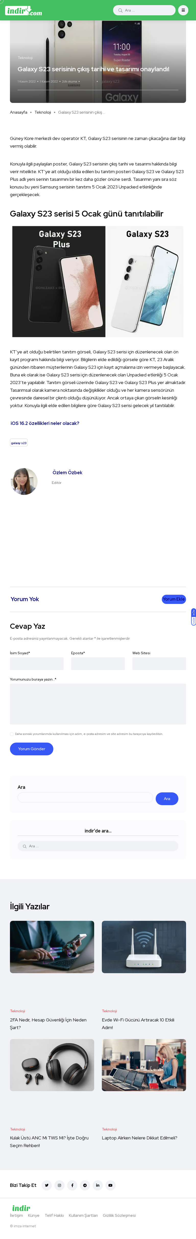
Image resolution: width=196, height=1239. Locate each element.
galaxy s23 (109, 81)
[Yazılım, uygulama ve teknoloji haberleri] (23, 10)
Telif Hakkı (54, 1215)
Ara (21, 787)
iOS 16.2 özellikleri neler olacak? (45, 423)
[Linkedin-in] (98, 1185)
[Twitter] (47, 1185)
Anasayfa (18, 112)
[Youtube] (110, 1185)
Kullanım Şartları (83, 1215)
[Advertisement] (99, 538)
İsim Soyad (20, 653)
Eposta (78, 653)
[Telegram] (85, 1185)
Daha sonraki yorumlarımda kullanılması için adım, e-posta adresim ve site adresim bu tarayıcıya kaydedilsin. (89, 734)
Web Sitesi (141, 653)
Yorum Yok (88, 81)
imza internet (25, 1226)
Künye (34, 1215)
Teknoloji (42, 112)
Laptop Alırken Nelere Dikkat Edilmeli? (140, 1138)
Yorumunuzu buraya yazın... (33, 679)
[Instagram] (59, 1185)
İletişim (16, 1215)
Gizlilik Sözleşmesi (119, 1215)
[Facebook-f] (72, 1185)
